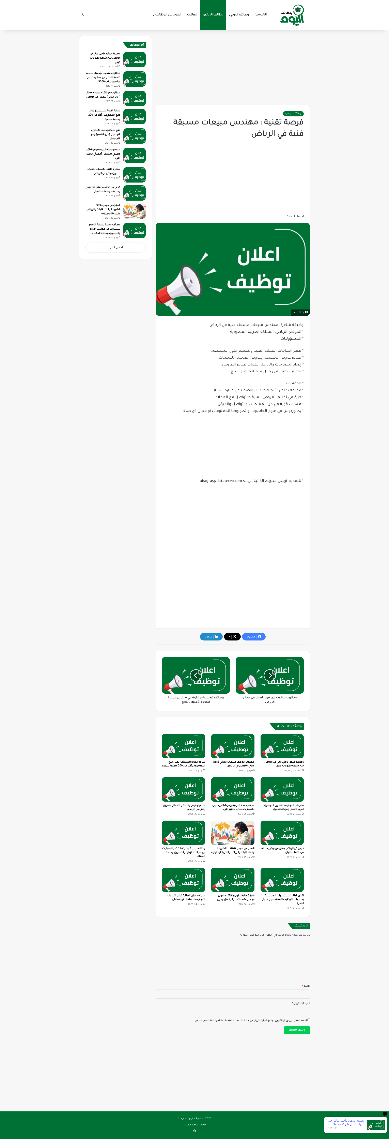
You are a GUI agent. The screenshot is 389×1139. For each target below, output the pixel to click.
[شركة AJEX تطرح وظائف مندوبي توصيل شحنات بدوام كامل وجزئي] (232, 880)
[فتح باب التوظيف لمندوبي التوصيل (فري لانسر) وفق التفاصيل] (282, 789)
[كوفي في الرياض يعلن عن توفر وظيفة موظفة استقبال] (282, 833)
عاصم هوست (190, 1125)
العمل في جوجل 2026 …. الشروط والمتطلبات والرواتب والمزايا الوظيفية (103, 209)
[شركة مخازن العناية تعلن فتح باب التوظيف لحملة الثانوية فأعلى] (183, 880)
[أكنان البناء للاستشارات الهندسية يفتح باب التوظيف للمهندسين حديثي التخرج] (282, 880)
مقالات (192, 15)
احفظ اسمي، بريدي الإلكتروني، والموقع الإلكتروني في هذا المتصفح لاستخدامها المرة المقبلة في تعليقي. (250, 1021)
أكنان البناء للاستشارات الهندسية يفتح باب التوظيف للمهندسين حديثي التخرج (283, 899)
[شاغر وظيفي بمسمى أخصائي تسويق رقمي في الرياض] (183, 789)
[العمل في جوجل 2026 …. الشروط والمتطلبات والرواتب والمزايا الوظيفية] (232, 833)
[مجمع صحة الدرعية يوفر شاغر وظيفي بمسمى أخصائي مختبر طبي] (232, 789)
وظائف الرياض (213, 15)
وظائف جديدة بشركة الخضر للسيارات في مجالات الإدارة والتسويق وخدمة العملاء (183, 852)
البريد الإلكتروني (301, 1003)
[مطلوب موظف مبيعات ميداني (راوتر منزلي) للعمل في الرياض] (232, 746)
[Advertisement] (232, 66)
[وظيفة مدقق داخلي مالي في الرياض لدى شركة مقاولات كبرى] (282, 746)
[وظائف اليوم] (292, 15)
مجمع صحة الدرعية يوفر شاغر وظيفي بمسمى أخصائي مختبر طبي (103, 154)
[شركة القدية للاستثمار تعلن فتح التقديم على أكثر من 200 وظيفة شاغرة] (183, 746)
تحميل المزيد (115, 247)
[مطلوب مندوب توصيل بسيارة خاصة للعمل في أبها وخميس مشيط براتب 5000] (134, 79)
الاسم (306, 986)
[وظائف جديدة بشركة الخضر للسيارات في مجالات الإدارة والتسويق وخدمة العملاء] (183, 833)
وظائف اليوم (240, 15)
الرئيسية (261, 15)
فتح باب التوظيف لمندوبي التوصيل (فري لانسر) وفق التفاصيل (105, 134)
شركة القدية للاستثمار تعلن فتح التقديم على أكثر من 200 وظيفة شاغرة (104, 115)
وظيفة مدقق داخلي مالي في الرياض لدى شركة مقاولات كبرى (105, 58)
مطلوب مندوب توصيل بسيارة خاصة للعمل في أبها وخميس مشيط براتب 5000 (102, 77)
